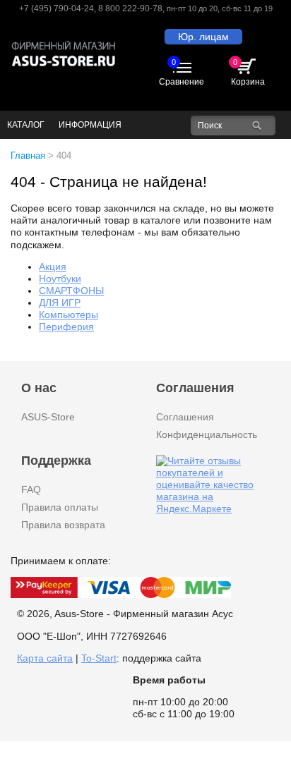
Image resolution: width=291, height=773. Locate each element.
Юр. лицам (203, 36)
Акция (52, 266)
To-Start (99, 658)
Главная (28, 155)
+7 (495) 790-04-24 (56, 8)
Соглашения (185, 416)
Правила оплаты (59, 507)
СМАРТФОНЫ (71, 290)
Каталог (25, 125)
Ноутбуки (60, 278)
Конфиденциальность (206, 434)
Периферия (66, 326)
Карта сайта (45, 658)
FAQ (31, 489)
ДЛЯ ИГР (60, 302)
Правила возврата (63, 524)
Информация (90, 125)
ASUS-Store (48, 416)
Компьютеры (68, 314)
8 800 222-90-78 (130, 8)
